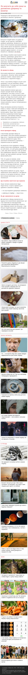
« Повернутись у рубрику (7, 218)
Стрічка (18, 218)
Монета (20, 213)
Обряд (15, 213)
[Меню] (26, 2)
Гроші (11, 213)
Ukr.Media (17, 52)
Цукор (7, 213)
